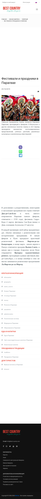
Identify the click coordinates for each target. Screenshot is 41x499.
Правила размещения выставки (12, 482)
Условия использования (10, 479)
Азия (4, 457)
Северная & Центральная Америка (13, 460)
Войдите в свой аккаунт (8, 2)
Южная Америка (14, 19)
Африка (5, 468)
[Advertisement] (20, 48)
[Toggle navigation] (37, 9)
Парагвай (25, 19)
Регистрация (26, 2)
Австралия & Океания (9, 465)
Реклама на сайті (8, 484)
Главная (4, 19)
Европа (5, 455)
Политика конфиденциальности (12, 476)
